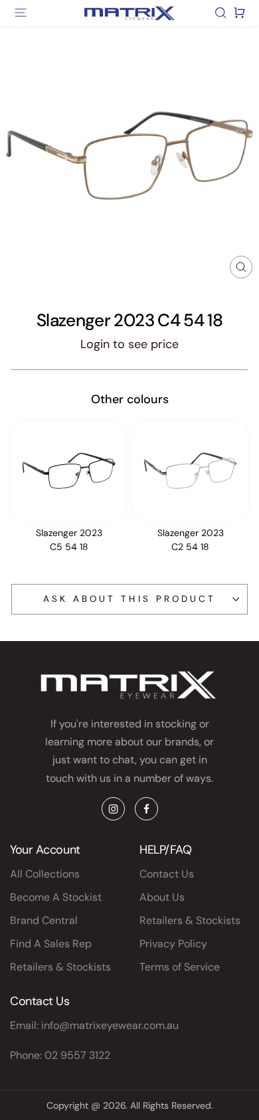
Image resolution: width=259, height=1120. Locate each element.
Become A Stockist (56, 897)
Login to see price (129, 344)
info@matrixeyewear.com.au (110, 1025)
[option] (69, 491)
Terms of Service (179, 967)
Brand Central (44, 920)
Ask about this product (129, 599)
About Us (162, 897)
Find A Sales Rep (51, 944)
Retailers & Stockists (60, 967)
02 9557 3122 (77, 1055)
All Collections (45, 874)
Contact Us (166, 874)
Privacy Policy (173, 944)
